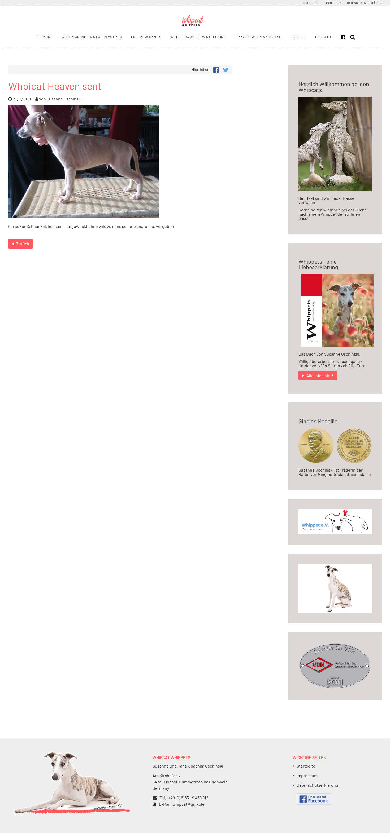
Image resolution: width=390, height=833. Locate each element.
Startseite (311, 3)
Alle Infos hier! (319, 375)
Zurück (22, 243)
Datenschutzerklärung (365, 3)
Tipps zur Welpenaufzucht (258, 37)
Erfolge (298, 37)
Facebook (344, 37)
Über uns (44, 37)
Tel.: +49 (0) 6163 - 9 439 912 (184, 797)
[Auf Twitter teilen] (225, 69)
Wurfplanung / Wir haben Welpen (92, 37)
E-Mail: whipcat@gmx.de (182, 804)
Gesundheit (325, 37)
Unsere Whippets (146, 37)
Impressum (333, 3)
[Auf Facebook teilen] (215, 69)
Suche (353, 37)
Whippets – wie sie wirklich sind (198, 37)
